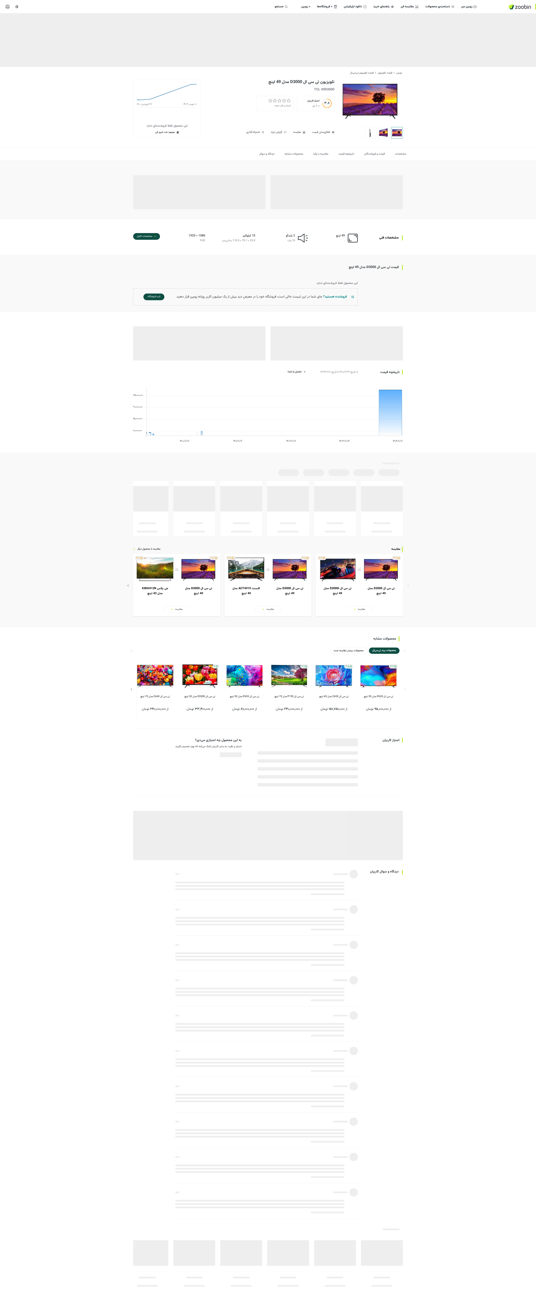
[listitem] (359, 585)
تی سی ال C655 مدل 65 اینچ (334, 696)
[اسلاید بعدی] (128, 585)
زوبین (399, 73)
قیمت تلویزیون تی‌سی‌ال (362, 73)
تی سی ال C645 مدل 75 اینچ (155, 696)
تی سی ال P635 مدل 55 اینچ (378, 696)
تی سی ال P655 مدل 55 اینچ (244, 696)
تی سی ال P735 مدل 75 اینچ (289, 696)
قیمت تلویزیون (385, 73)
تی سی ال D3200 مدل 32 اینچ (199, 696)
